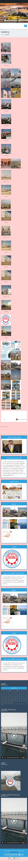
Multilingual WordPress (11, 859)
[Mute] (23, 757)
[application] (14, 736)
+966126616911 (15, 18)
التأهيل (2, 767)
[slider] (13, 757)
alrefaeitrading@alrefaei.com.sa (15, 16)
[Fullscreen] (25, 757)
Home (2, 34)
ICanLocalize (18, 859)
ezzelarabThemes (14, 852)
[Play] (2, 757)
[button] (14, 735)
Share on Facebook (4, 426)
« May (2, 704)
